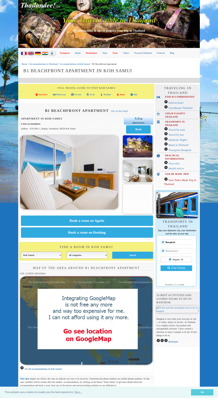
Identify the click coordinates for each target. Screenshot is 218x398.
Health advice (176, 168)
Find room (59, 94)
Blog (172, 53)
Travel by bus (176, 134)
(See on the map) (119, 111)
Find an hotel (176, 102)
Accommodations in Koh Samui (75, 64)
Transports (65, 53)
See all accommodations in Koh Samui (43, 369)
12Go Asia (176, 285)
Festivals (161, 53)
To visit (76, 94)
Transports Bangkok (180, 150)
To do (90, 94)
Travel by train (177, 129)
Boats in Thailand (178, 145)
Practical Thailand (142, 53)
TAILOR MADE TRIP (177, 174)
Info (133, 94)
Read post (173, 341)
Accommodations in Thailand (44, 64)
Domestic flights (178, 139)
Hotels (78, 53)
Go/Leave (41, 94)
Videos (126, 53)
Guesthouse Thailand (180, 107)
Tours (115, 53)
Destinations (91, 53)
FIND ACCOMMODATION (180, 97)
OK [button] (202, 392)
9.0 (137, 118)
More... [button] (78, 392)
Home (24, 64)
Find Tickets (178, 268)
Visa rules (174, 163)
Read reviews (138, 122)
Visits (104, 53)
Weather (105, 94)
